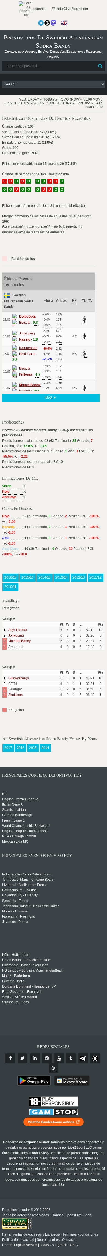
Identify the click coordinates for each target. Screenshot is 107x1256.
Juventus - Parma (15, 922)
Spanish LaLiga (14, 810)
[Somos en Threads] (47, 23)
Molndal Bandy (19, 641)
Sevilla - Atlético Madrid (19, 997)
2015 (33, 748)
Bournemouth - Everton (19, 890)
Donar (7, 1245)
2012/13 (78, 577)
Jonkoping (16, 635)
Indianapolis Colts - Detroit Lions (26, 874)
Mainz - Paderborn (16, 976)
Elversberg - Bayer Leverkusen (25, 965)
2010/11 (10, 587)
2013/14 (61, 577)
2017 (8, 748)
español (39, 9)
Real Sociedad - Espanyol (21, 992)
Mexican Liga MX (15, 841)
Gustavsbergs (18, 678)
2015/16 (27, 577)
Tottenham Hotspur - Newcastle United (31, 906)
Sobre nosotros (48, 1240)
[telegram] (83, 1058)
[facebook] (10, 1058)
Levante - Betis (13, 981)
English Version (25, 1245)
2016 (20, 748)
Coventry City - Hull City (20, 895)
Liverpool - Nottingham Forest (24, 885)
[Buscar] (100, 66)
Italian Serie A (12, 804)
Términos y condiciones (80, 1234)
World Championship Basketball (26, 826)
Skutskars (15, 695)
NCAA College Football (19, 836)
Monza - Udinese (15, 911)
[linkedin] (35, 1058)
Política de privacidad (18, 1240)
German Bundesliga (17, 815)
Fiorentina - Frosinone (18, 917)
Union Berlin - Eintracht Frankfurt (26, 960)
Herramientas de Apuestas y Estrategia (31, 1234)
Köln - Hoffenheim (15, 955)
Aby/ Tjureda (17, 630)
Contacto (68, 1240)
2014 (45, 748)
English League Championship (25, 831)
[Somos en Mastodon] (53, 23)
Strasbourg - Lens (15, 1002)
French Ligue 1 (13, 820)
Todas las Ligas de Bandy (59, 1245)
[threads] (95, 1058)
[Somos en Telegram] (41, 23)
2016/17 (10, 577)
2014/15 (44, 577)
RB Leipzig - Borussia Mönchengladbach (32, 970)
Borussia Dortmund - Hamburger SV (29, 986)
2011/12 (95, 577)
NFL (5, 794)
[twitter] (22, 1058)
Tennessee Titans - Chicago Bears (28, 880)
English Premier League (20, 799)
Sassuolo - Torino (15, 901)
